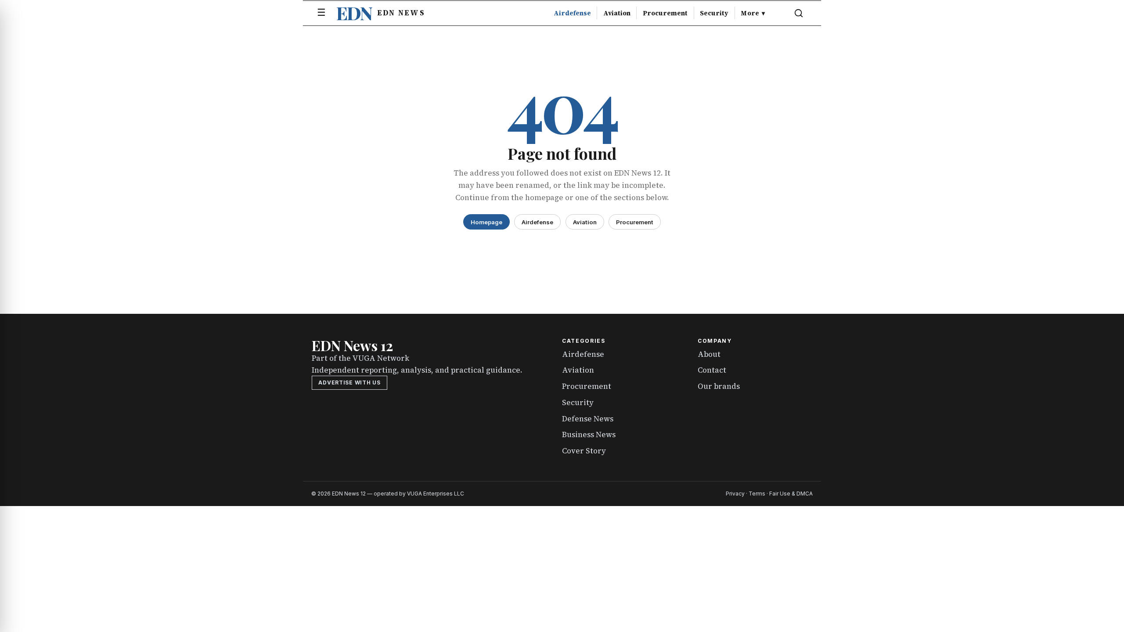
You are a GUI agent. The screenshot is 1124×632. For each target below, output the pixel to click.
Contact (712, 370)
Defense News (587, 418)
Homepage (486, 222)
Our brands (719, 386)
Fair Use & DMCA (791, 493)
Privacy (735, 493)
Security (714, 13)
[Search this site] (798, 13)
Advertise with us (349, 382)
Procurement (665, 13)
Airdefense (572, 13)
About (709, 354)
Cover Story (584, 450)
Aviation (616, 13)
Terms (757, 493)
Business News (589, 434)
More (753, 13)
